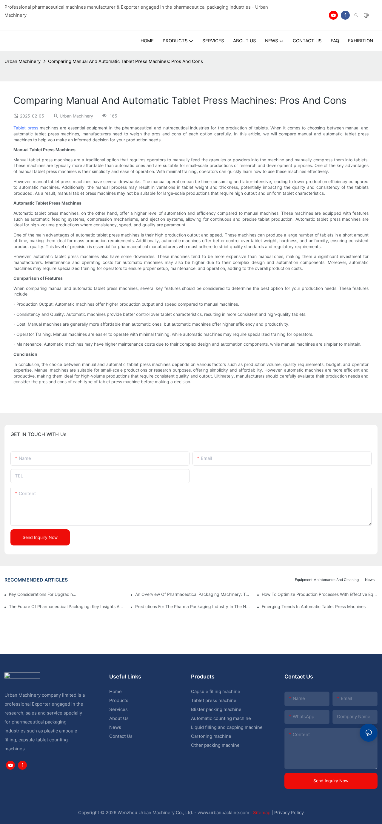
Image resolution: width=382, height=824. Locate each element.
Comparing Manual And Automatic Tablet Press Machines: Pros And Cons (125, 61)
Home (115, 691)
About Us (119, 718)
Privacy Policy (289, 812)
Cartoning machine (211, 736)
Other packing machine (215, 745)
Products (118, 700)
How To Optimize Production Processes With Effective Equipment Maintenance (320, 594)
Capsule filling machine (215, 691)
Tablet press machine (213, 700)
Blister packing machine (216, 709)
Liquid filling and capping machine (227, 727)
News (370, 579)
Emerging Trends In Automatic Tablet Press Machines (314, 606)
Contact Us (121, 736)
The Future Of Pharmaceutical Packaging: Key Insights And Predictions (67, 606)
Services (118, 709)
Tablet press (25, 127)
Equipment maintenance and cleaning (327, 579)
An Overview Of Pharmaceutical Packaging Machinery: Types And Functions (193, 594)
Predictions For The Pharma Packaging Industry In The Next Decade (193, 606)
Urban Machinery (22, 61)
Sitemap (261, 812)
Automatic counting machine (221, 718)
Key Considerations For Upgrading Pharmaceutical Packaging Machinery (43, 594)
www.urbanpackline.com (223, 812)
